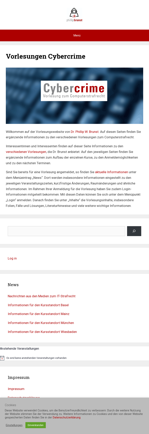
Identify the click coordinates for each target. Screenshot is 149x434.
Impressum (16, 389)
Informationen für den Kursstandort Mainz (38, 314)
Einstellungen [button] (14, 425)
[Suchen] (134, 231)
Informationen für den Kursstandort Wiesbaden (42, 332)
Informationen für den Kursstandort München (41, 323)
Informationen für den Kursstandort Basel (38, 305)
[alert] (74, 358)
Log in (12, 258)
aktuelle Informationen (111, 172)
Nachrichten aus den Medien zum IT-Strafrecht (41, 296)
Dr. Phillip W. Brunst (85, 132)
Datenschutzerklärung (67, 417)
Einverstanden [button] (35, 425)
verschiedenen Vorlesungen (26, 152)
